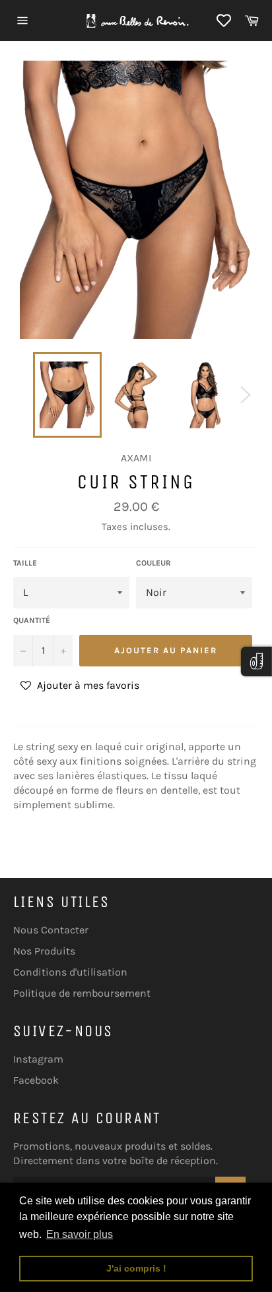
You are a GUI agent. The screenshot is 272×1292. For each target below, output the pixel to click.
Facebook (36, 1080)
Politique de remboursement (82, 993)
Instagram (38, 1059)
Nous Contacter (50, 930)
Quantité (31, 620)
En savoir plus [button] (79, 1234)
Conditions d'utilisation (70, 972)
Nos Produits (44, 951)
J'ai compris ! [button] (136, 1268)
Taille (25, 563)
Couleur (153, 563)
